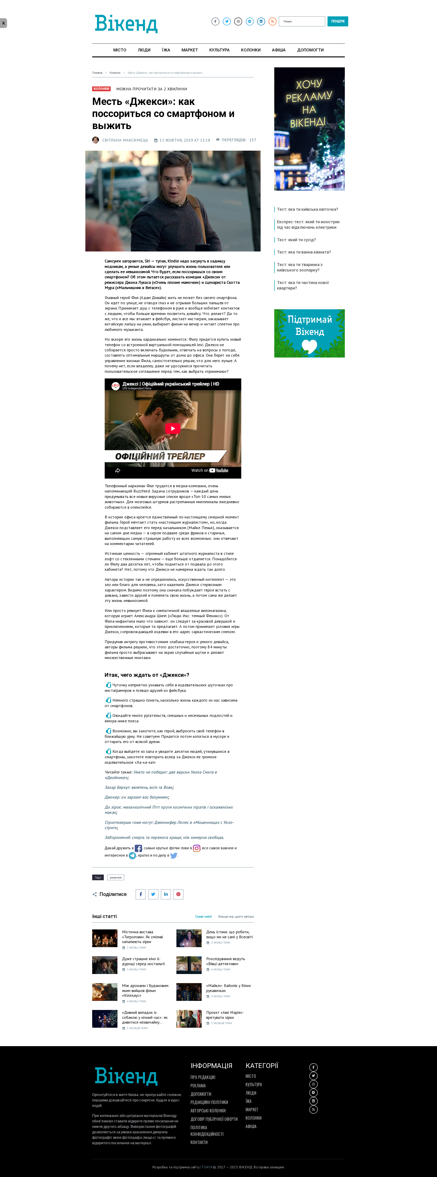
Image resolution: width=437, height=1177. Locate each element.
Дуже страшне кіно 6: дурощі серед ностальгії (143, 961)
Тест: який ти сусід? (296, 239)
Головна (97, 72)
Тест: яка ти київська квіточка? (307, 209)
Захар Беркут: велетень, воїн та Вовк (138, 787)
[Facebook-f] (215, 21)
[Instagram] (238, 21)
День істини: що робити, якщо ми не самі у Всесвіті (229, 934)
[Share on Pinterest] (178, 894)
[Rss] (273, 21)
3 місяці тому (220, 942)
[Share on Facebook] (141, 894)
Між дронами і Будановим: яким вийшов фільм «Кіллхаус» (145, 990)
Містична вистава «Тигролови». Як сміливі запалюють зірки (142, 936)
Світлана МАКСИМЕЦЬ (125, 140)
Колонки (115, 72)
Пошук (338, 21)
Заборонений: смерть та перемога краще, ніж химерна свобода (164, 837)
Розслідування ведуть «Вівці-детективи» (225, 961)
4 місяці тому (220, 969)
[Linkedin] (261, 21)
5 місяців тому (137, 1028)
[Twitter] (227, 21)
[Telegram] (250, 21)
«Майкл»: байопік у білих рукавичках (228, 988)
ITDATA (206, 1167)
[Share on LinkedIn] (166, 894)
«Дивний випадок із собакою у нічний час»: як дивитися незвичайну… (145, 1017)
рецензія (116, 877)
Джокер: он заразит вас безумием (136, 797)
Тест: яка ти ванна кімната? (304, 252)
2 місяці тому (136, 947)
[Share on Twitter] (153, 894)
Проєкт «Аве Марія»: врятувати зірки (225, 1015)
